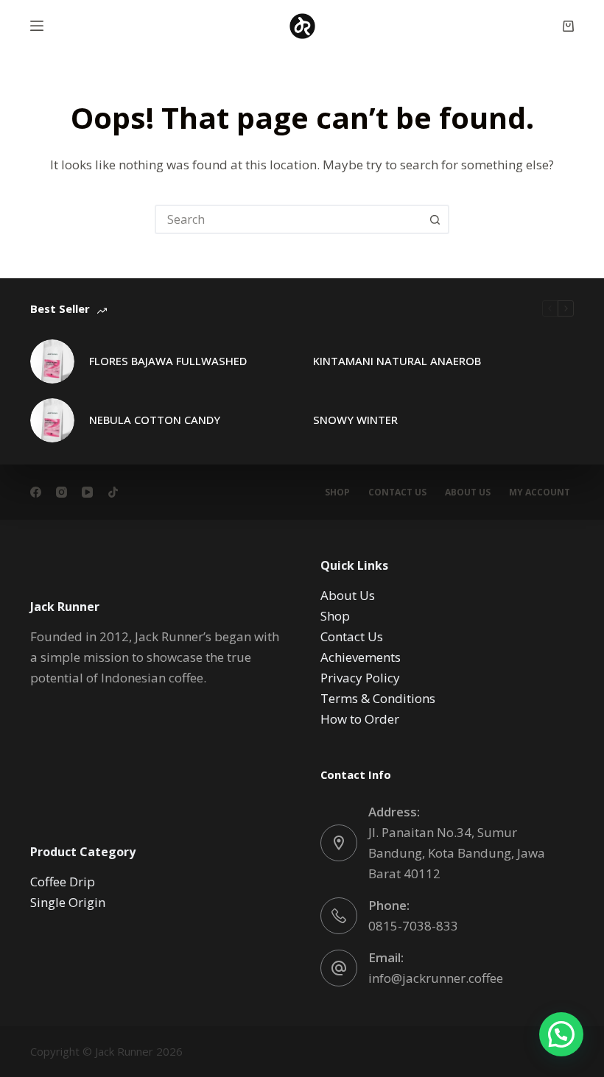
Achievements (360, 657)
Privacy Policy (360, 677)
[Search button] (434, 219)
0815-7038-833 (413, 925)
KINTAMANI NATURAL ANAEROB (397, 360)
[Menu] (36, 25)
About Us (468, 492)
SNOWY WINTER (355, 419)
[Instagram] (61, 492)
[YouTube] (87, 492)
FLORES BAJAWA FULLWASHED (168, 360)
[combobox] (288, 219)
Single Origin (67, 902)
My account (539, 492)
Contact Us (397, 492)
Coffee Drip (62, 881)
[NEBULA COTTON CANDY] (52, 420)
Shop (337, 492)
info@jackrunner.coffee (435, 978)
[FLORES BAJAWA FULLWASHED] (52, 361)
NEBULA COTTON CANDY (154, 419)
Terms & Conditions (377, 698)
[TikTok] (113, 492)
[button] (561, 1034)
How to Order (359, 718)
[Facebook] (35, 492)
